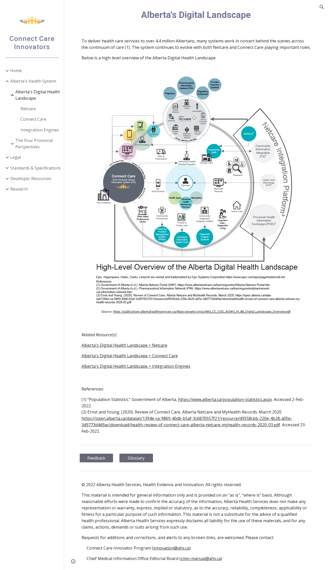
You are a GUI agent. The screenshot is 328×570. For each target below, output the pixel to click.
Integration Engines (171, 366)
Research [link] (19, 189)
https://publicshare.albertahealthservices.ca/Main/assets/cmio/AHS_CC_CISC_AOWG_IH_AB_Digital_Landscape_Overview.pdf (202, 312)
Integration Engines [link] (39, 130)
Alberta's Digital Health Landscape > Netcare (124, 345)
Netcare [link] (28, 108)
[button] (322, 7)
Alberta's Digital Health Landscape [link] (37, 95)
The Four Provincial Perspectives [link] (34, 144)
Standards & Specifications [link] (35, 168)
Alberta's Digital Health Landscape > (116, 356)
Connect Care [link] (33, 119)
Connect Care (165, 356)
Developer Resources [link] (30, 178)
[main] (196, 15)
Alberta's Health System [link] (33, 81)
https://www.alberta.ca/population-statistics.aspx (225, 399)
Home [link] (16, 70)
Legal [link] (15, 157)
